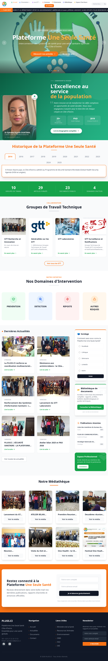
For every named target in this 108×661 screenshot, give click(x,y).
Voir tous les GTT (54, 263)
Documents (34, 634)
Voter (91, 376)
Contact (50, 6)
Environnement (62, 634)
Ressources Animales (65, 630)
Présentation (24, 2)
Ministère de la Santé (65, 627)
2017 (32, 156)
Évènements (57, 2)
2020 (65, 156)
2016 (21, 156)
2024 (48, 162)
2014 (10, 156)
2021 (76, 156)
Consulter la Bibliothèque (90, 407)
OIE (58, 646)
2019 (54, 156)
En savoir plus (68, 54)
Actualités (33, 630)
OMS (58, 638)
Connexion (83, 467)
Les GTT (36, 2)
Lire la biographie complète (64, 131)
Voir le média (13, 519)
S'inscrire (94, 644)
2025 (59, 162)
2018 (43, 156)
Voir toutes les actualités (14, 459)
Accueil (15, 2)
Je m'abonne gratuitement (79, 593)
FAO (58, 642)
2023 (98, 156)
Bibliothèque (68, 2)
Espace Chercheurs (81, 2)
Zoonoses (47, 2)
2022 (87, 156)
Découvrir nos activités (43, 54)
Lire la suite (8, 370)
